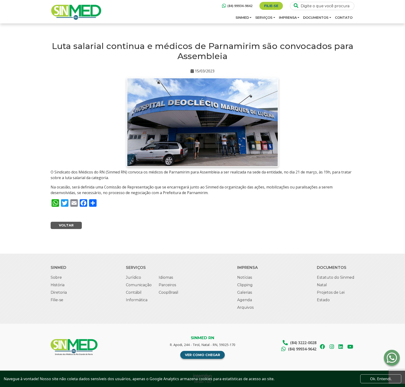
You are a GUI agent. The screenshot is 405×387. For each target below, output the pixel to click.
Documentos (315, 17)
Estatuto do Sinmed (335, 277)
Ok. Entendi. (381, 378)
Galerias (244, 292)
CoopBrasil (168, 292)
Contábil (134, 292)
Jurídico (133, 277)
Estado (323, 300)
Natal (322, 285)
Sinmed (242, 17)
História (57, 285)
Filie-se (271, 6)
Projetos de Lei (331, 292)
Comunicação (139, 285)
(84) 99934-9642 (239, 6)
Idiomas (166, 277)
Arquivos (245, 307)
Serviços (263, 17)
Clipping (245, 285)
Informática (136, 300)
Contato (343, 17)
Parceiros (167, 285)
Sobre (56, 277)
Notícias (244, 277)
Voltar (66, 225)
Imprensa (288, 17)
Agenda (244, 300)
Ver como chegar (202, 355)
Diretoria (59, 292)
